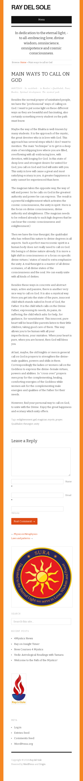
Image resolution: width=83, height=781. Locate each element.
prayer (59, 419)
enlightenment (24, 419)
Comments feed (24, 738)
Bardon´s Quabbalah (53, 88)
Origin (42, 764)
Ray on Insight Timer (26, 643)
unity (36, 424)
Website (15, 513)
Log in (17, 727)
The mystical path (50, 91)
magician (42, 419)
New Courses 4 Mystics (28, 649)
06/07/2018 (16, 88)
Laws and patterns (20, 538)
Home (23, 62)
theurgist (28, 424)
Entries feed (21, 732)
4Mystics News (23, 638)
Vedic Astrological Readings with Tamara (38, 654)
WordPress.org (23, 743)
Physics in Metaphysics (25, 534)
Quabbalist (17, 424)
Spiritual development (30, 91)
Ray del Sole (30, 7)
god (35, 419)
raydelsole (32, 88)
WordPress (28, 764)
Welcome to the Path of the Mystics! (36, 660)
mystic (51, 419)
